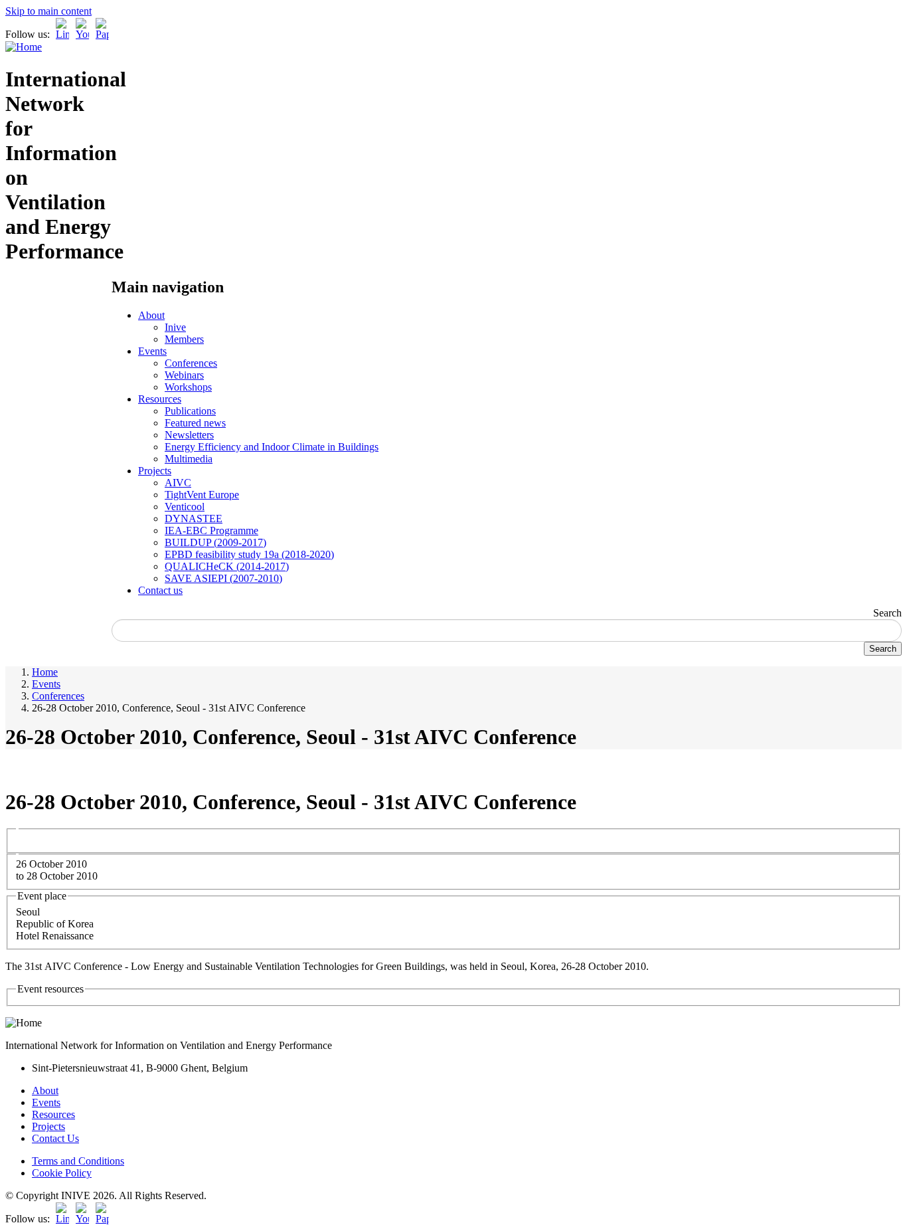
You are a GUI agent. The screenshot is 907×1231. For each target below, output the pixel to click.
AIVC (178, 482)
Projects (154, 470)
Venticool (185, 506)
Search (887, 612)
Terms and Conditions (78, 1161)
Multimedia (188, 458)
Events (152, 351)
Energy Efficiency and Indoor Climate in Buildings (271, 446)
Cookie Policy (62, 1173)
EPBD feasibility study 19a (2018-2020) (249, 554)
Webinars (184, 375)
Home (45, 672)
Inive (175, 327)
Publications (190, 411)
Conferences (191, 363)
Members (184, 339)
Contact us (160, 590)
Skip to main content (48, 11)
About (151, 315)
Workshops (188, 387)
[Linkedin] (62, 34)
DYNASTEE (193, 518)
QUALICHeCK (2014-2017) (227, 566)
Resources (159, 399)
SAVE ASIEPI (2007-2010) (223, 578)
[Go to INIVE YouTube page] (82, 34)
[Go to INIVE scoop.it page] (105, 34)
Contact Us (55, 1138)
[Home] (23, 46)
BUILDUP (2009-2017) (215, 542)
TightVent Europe (202, 494)
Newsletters (189, 434)
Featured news (195, 422)
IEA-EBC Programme (211, 530)
